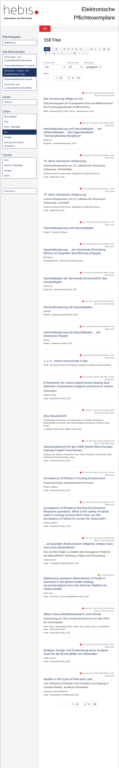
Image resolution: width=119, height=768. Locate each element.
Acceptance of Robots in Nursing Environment (74, 478)
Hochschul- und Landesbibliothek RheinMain (18, 86)
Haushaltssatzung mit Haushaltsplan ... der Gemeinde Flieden (72, 334)
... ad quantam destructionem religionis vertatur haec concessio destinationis (78, 545)
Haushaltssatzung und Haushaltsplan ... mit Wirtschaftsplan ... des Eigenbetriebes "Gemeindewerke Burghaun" (72, 132)
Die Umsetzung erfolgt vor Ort (63, 98)
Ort (5, 132)
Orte (6, 160)
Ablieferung (9, 42)
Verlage (8, 137)
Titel (6, 121)
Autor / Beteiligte (12, 127)
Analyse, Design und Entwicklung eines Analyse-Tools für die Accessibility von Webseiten (76, 652)
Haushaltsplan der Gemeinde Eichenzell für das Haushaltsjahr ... (75, 280)
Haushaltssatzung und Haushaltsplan (69, 228)
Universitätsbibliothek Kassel (18, 79)
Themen (8, 102)
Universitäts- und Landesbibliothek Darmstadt (18, 59)
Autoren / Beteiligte (13, 165)
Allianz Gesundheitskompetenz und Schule (72, 614)
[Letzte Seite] (78, 78)
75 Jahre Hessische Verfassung (65, 161)
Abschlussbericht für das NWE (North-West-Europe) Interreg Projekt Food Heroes (78, 448)
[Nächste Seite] (73, 78)
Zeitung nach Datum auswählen (14, 144)
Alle (47, 49)
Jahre (7, 175)
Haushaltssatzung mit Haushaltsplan (68, 307)
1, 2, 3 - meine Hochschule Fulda (66, 361)
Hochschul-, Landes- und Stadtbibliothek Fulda (16, 72)
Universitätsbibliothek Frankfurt (19, 65)
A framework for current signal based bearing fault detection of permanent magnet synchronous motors (78, 384)
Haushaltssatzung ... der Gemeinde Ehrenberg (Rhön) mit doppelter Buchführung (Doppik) (75, 251)
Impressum (9, 191)
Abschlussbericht (55, 416)
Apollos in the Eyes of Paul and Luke (68, 679)
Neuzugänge (10, 116)
